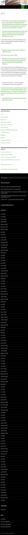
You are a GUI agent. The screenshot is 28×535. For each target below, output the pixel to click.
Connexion (3, 519)
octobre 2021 (4, 322)
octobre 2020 (4, 350)
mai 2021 (3, 332)
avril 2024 (3, 260)
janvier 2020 (3, 371)
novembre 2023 (4, 270)
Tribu (2, 114)
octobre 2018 (4, 407)
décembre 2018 (4, 402)
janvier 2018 (3, 422)
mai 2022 (3, 306)
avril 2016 (3, 461)
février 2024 (3, 265)
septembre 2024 (4, 250)
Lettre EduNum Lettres (6, 122)
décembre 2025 (4, 224)
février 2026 (3, 219)
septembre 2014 (4, 497)
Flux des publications (5, 521)
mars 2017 (3, 443)
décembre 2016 (4, 448)
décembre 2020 (4, 345)
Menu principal (26, 7)
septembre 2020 (4, 353)
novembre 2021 (4, 319)
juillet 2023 (3, 278)
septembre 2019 (4, 381)
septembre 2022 (4, 299)
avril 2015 (3, 484)
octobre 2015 (4, 471)
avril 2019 (3, 392)
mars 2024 (3, 263)
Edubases (3, 137)
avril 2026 (3, 214)
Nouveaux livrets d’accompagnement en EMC (11, 186)
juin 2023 (3, 281)
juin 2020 (3, 358)
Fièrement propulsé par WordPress (7, 533)
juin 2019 (3, 386)
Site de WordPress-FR (5, 526)
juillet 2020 (3, 355)
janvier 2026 (3, 221)
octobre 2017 (4, 430)
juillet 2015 (3, 477)
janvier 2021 (3, 343)
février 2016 (3, 466)
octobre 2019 (4, 379)
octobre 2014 (4, 495)
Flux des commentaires (6, 524)
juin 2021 (3, 330)
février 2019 (3, 397)
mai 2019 (3, 389)
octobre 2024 (4, 247)
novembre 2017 (4, 428)
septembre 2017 (4, 433)
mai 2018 (3, 415)
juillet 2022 (3, 301)
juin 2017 (3, 435)
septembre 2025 (4, 229)
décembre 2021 (4, 317)
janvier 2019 (3, 399)
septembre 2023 (4, 276)
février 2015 (3, 490)
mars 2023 (3, 286)
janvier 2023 (3, 291)
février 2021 (3, 340)
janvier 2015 (3, 492)
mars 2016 (3, 464)
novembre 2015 (4, 469)
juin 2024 (3, 255)
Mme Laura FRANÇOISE (6, 159)
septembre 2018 (4, 410)
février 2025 (3, 237)
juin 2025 (3, 232)
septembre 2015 (4, 474)
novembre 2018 (4, 404)
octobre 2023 (4, 273)
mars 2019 (3, 394)
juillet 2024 (3, 252)
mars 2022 (3, 309)
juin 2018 (3, 412)
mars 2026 (3, 216)
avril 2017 (3, 441)
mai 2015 (3, 482)
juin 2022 (3, 304)
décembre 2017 (4, 425)
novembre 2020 (4, 348)
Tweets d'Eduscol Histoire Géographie (9, 169)
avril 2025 (3, 234)
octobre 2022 (4, 296)
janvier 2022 (3, 314)
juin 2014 (3, 500)
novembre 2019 (4, 376)
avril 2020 (3, 363)
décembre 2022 (4, 294)
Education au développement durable (9, 129)
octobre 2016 (4, 453)
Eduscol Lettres (4, 117)
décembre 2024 (4, 242)
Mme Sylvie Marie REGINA (7, 154)
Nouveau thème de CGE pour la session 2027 (11, 189)
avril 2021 (3, 335)
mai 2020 (3, 361)
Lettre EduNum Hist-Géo (6, 124)
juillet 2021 (3, 327)
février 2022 (3, 312)
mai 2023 (3, 283)
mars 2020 (3, 366)
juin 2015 (3, 479)
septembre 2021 (4, 325)
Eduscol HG (3, 119)
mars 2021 (3, 337)
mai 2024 (3, 257)
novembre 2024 (4, 245)
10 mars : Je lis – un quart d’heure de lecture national (12, 199)
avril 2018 (3, 417)
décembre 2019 (4, 373)
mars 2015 (3, 487)
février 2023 (3, 288)
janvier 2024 (3, 268)
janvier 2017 (3, 446)
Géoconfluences (4, 127)
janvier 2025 (3, 239)
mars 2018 (3, 420)
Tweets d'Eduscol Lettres (6, 164)
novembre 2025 (4, 227)
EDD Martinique (5, 132)
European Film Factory (6, 140)
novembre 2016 (4, 451)
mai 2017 (3, 438)
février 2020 (3, 368)
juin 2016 (3, 456)
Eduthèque (3, 135)
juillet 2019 (3, 384)
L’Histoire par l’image (5, 142)
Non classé (3, 509)
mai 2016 (3, 459)
